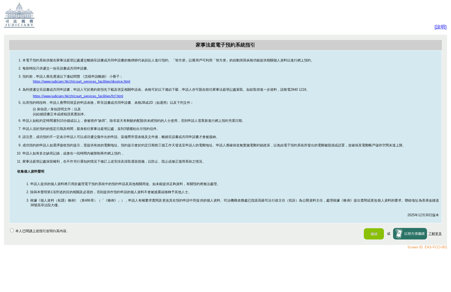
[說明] (441, 27)
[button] (374, 233)
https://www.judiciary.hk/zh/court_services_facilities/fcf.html (78, 96)
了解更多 (435, 234)
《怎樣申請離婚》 (95, 76)
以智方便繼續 (414, 234)
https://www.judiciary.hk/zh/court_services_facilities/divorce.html (81, 81)
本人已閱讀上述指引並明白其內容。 (42, 231)
